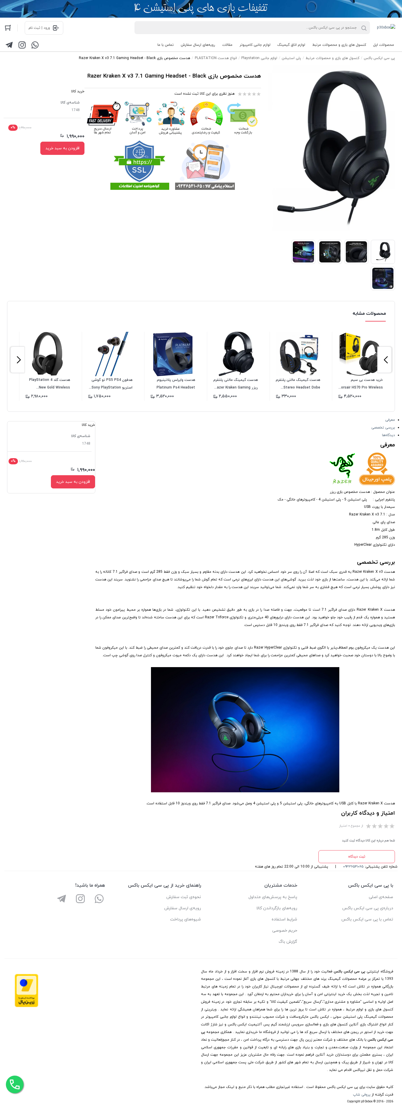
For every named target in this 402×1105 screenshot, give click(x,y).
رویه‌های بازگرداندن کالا (276, 908)
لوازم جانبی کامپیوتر (255, 45)
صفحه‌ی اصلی (381, 897)
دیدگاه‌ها (388, 435)
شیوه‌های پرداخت (185, 919)
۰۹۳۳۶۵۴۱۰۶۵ (353, 866)
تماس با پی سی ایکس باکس (367, 919)
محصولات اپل (383, 45)
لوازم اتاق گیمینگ (291, 45)
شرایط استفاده (284, 919)
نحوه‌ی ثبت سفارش (183, 897)
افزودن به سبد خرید (62, 148)
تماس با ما (165, 45)
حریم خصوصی (284, 930)
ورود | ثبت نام (39, 28)
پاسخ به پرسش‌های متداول (272, 897)
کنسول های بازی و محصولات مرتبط (339, 45)
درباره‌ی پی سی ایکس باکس (367, 908)
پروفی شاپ (362, 1094)
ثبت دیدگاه (356, 856)
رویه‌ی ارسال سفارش (182, 908)
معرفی (390, 420)
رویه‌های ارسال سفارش (198, 45)
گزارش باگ (288, 942)
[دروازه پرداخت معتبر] (26, 1006)
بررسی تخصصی (383, 427)
